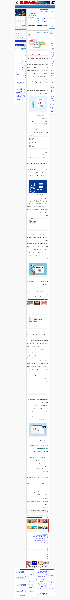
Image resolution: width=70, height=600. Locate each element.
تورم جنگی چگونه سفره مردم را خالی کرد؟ (42, 584)
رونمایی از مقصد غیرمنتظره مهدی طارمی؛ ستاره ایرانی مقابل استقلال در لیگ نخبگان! (21, 584)
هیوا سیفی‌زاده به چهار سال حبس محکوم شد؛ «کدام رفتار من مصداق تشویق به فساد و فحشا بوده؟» (21, 572)
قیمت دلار (24, 33)
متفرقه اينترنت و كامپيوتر (44, 33)
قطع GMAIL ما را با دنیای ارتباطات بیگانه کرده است (40, 542)
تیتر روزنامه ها (23, 37)
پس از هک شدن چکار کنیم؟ (20, 74)
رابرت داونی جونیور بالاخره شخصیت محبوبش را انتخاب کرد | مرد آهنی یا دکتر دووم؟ (21, 571)
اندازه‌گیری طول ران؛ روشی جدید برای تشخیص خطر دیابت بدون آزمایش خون (21, 595)
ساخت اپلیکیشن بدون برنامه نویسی (32, 15)
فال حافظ (23, 20)
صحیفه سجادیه (18, 37)
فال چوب (22, 27)
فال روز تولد (19, 27)
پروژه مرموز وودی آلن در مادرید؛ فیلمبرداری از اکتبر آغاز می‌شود (31, 574)
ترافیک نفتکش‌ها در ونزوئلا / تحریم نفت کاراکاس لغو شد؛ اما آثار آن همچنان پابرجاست (41, 593)
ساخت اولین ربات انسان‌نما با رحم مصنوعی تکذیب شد (52, 68)
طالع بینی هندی (25, 27)
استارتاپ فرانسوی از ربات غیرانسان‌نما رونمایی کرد (40, 557)
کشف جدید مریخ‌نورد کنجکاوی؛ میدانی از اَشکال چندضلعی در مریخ (21, 96)
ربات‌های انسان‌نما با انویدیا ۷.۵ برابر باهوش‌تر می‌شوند (52, 111)
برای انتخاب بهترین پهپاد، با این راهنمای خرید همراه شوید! (20, 53)
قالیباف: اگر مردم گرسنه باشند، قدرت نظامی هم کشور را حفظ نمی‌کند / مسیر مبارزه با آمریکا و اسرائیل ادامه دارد (51, 576)
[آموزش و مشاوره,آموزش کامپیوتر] (38, 25)
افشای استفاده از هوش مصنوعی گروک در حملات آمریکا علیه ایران (38, 536)
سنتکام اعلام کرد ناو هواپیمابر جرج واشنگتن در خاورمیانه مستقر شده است (42, 578)
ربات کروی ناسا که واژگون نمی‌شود (52, 79)
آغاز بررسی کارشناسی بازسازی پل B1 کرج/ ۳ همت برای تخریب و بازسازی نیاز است (41, 571)
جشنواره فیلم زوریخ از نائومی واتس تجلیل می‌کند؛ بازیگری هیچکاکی (30, 580)
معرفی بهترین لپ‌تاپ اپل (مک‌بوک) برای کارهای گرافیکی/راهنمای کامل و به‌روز (32, 17)
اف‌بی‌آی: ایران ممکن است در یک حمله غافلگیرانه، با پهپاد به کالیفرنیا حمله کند (50, 589)
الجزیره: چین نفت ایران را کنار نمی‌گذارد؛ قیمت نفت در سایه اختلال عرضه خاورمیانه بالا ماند (41, 581)
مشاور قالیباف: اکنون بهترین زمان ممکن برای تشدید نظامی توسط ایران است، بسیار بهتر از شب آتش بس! (41, 588)
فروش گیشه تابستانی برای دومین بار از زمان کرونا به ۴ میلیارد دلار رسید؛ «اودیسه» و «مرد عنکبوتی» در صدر (30, 585)
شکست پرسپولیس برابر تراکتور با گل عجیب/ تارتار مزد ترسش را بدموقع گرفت (19, 83)
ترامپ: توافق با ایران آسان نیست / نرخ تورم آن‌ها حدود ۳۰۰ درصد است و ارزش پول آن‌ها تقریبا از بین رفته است (41, 576)
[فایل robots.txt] (37, 43)
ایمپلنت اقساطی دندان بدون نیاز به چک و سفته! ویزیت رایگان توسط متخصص (38, 510)
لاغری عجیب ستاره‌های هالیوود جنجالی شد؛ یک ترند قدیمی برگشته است (20, 94)
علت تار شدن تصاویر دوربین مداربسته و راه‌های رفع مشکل (19, 63)
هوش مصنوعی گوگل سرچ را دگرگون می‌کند (52, 73)
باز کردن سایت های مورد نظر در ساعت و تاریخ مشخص (19, 69)
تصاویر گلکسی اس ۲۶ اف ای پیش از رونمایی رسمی (21, 588)
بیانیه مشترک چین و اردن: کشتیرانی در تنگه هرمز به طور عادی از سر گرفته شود (21, 87)
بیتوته (43, 56)
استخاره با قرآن (23, 25)
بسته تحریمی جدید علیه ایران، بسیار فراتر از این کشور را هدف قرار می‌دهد (20, 91)
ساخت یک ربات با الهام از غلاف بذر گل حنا (52, 85)
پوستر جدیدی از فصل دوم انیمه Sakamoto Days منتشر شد (31, 591)
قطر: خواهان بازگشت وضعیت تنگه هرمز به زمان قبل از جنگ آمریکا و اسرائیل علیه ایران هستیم (42, 583)
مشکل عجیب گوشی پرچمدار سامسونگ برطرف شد (52, 49)
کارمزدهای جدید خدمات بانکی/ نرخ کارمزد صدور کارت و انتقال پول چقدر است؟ (51, 582)
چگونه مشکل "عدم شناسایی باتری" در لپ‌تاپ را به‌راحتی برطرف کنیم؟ (52, 97)
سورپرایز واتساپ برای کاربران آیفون (52, 36)
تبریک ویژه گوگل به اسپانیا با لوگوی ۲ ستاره (40, 555)
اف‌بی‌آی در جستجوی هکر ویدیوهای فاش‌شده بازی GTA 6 (39, 540)
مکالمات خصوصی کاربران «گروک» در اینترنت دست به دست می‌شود (52, 55)
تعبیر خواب (16, 27)
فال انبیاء (18, 20)
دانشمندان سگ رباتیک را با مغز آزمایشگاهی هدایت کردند (52, 43)
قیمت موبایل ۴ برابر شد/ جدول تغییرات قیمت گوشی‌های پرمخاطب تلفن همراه (42, 574)
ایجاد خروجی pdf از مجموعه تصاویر (32, 13)
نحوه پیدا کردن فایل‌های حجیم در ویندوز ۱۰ (52, 61)
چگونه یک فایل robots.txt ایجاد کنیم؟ (42, 32)
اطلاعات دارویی (18, 30)
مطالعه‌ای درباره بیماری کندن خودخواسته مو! (20, 95)
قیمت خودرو (24, 30)
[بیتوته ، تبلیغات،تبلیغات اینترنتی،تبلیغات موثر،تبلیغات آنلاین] (27, 2)
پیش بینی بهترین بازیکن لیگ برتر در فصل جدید (21, 582)
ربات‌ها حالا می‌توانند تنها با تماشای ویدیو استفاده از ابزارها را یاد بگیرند (52, 91)
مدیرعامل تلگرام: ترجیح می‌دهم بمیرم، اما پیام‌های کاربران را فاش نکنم (52, 104)
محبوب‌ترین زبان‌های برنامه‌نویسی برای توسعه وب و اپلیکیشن (44, 18)
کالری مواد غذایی (17, 33)
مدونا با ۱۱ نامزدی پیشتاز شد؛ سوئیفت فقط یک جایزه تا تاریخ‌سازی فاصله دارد (21, 574)
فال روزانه (18, 25)
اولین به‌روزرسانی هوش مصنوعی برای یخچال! (40, 538)
